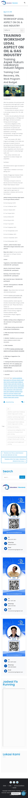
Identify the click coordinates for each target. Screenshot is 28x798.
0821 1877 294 (11, 600)
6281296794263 (12, 667)
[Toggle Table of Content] (21, 30)
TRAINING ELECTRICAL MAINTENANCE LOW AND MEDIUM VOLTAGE (12, 454)
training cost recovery (13, 427)
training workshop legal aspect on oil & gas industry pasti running (16, 438)
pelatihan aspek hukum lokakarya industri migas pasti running (16, 413)
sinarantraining (9, 402)
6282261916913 (12, 544)
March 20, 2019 (8, 12)
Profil (10, 785)
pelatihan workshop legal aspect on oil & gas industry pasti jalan (13, 393)
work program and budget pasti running (15, 443)
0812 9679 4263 (12, 662)
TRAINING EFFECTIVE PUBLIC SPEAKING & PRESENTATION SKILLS (15, 460)
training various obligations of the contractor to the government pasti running (16, 432)
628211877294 (11, 605)
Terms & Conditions (19, 785)
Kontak (14, 787)
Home (4, 785)
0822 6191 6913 (12, 539)
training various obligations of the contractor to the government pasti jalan (14, 389)
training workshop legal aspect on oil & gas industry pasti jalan (14, 380)
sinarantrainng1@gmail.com (15, 549)
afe (9, 385)
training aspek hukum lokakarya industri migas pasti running (15, 423)
